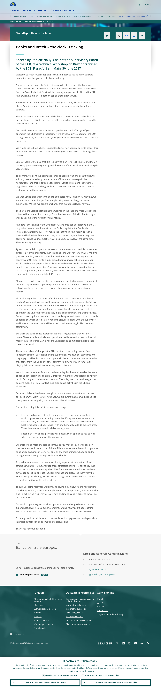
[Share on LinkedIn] (134, 35)
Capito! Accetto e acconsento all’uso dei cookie (45, 682)
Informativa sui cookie (76, 609)
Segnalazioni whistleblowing (110, 615)
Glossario (38, 605)
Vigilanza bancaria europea (23, 16)
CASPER (100, 607)
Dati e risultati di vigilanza (84, 16)
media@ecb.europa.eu (103, 575)
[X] (117, 643)
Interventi (49, 21)
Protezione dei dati (74, 617)
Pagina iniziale (15, 21)
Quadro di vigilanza (44, 16)
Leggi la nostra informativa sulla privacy (62, 675)
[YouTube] (135, 643)
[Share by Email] (142, 35)
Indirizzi (38, 617)
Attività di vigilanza (63, 16)
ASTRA (100, 603)
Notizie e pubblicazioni (106, 16)
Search (139, 5)
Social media (40, 628)
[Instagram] (129, 643)
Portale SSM (102, 611)
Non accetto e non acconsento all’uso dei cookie (116, 682)
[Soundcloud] (141, 643)
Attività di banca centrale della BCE (132, 16)
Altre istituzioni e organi (45, 609)
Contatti (38, 613)
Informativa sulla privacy (77, 605)
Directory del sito (18, 634)
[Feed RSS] (148, 643)
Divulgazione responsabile (78, 624)
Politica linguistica (74, 613)
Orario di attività (41, 621)
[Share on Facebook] (126, 35)
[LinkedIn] (123, 643)
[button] (143, 4)
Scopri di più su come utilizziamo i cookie (102, 675)
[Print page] (107, 35)
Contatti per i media (29, 575)
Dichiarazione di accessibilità (79, 621)
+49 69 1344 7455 (100, 570)
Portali (100, 599)
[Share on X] (119, 35)
